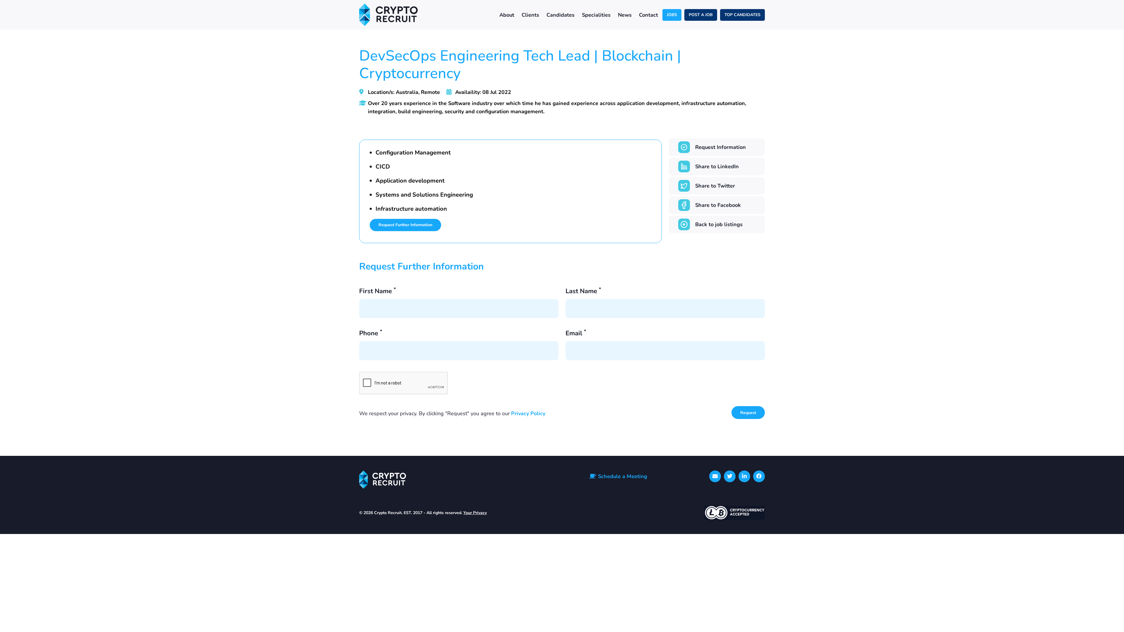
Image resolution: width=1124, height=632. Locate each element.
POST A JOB (701, 15)
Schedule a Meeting (622, 476)
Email (576, 334)
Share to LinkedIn (717, 166)
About (506, 14)
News (625, 14)
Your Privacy (475, 513)
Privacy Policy (528, 413)
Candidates (560, 14)
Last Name (583, 292)
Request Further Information (405, 225)
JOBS (672, 15)
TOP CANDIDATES (742, 15)
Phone (370, 334)
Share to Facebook (718, 205)
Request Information (720, 147)
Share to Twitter (715, 185)
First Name (377, 292)
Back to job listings (719, 224)
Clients (530, 14)
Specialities (596, 14)
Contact (648, 14)
